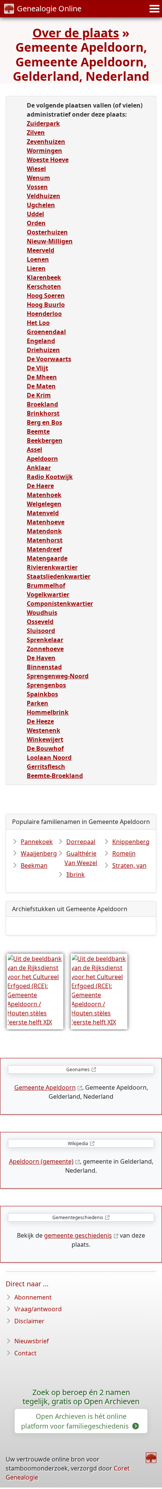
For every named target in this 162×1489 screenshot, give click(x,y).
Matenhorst (45, 540)
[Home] (151, 1457)
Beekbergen (45, 440)
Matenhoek (44, 495)
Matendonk (44, 531)
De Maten (41, 386)
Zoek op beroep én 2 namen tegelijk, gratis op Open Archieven (81, 1397)
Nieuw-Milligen (50, 241)
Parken (37, 703)
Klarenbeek (44, 277)
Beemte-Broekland (55, 775)
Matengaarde (47, 558)
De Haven (41, 658)
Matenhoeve (45, 522)
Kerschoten (44, 286)
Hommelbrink (48, 712)
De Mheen (42, 377)
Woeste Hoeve (48, 160)
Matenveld (43, 513)
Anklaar (39, 467)
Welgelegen (44, 504)
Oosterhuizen (47, 232)
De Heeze (40, 721)
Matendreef (44, 549)
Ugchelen (41, 205)
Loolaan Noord (49, 757)
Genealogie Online (49, 8)
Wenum (38, 178)
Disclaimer (29, 1321)
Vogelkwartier (48, 594)
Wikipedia (78, 1143)
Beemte (38, 431)
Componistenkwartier (60, 603)
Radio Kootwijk (50, 477)
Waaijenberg (39, 853)
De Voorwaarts (49, 359)
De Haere (40, 486)
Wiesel (36, 169)
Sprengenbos (46, 685)
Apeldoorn (42, 458)
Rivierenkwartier (52, 567)
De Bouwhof (45, 748)
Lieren (36, 268)
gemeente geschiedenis (78, 1235)
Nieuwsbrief (31, 1341)
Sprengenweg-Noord (58, 676)
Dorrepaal (80, 842)
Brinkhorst (43, 413)
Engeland (41, 341)
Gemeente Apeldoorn (45, 1087)
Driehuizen (43, 350)
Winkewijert (45, 739)
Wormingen (44, 150)
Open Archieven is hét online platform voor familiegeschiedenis (75, 1421)
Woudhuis (42, 612)
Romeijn (124, 853)
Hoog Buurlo (46, 304)
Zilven (36, 132)
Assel (34, 449)
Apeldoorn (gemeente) (41, 1161)
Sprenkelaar (45, 640)
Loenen (38, 259)
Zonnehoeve (45, 649)
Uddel (35, 214)
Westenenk (43, 730)
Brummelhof (46, 585)
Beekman (34, 865)
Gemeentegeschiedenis (77, 1217)
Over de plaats (75, 33)
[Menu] (153, 8)
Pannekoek (37, 842)
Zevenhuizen (46, 141)
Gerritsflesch (46, 766)
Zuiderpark (43, 123)
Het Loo (38, 323)
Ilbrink (75, 874)
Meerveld (40, 250)
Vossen (37, 187)
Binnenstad (44, 667)
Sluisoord (41, 631)
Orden (36, 223)
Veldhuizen (43, 196)
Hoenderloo (44, 314)
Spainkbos (42, 694)
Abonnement (33, 1297)
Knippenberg (131, 842)
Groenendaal (46, 332)
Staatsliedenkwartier (58, 576)
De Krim (39, 395)
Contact (25, 1353)
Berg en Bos (44, 422)
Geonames (78, 1069)
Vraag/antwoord (38, 1309)
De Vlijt (37, 368)
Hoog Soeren (46, 295)
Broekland (42, 404)
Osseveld (40, 621)
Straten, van (129, 865)
